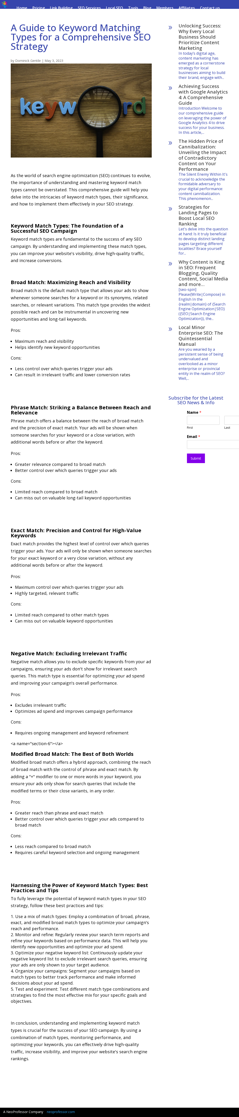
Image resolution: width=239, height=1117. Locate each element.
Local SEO (114, 8)
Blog (147, 8)
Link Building (61, 8)
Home (22, 8)
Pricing (38, 8)
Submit (196, 458)
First (190, 428)
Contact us (210, 8)
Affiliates (187, 8)
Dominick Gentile (28, 60)
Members (164, 8)
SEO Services (89, 8)
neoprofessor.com (61, 1112)
